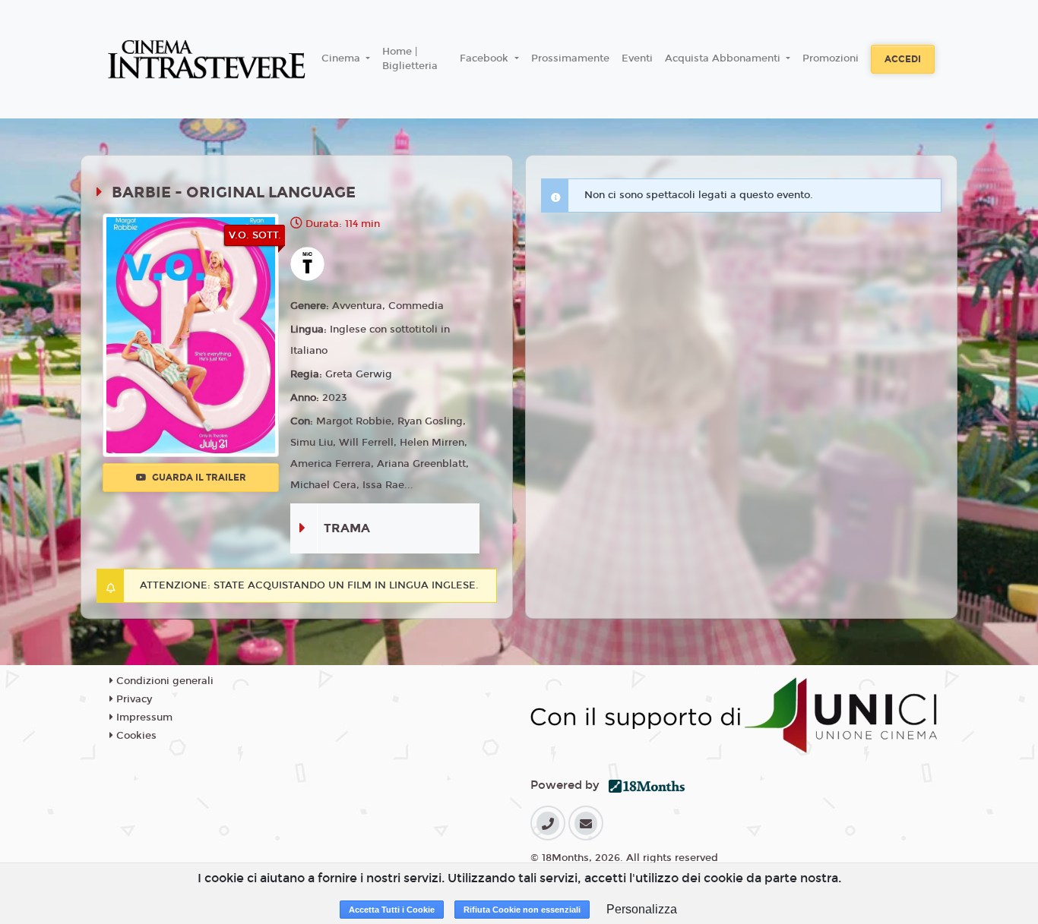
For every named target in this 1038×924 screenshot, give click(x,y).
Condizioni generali (163, 681)
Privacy (132, 699)
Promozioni (830, 58)
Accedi (903, 59)
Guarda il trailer (198, 477)
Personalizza (641, 909)
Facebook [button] (485, 58)
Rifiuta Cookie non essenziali (522, 909)
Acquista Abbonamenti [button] (724, 58)
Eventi (637, 58)
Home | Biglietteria (410, 59)
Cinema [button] (342, 58)
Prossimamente (570, 58)
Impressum (142, 717)
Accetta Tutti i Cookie (392, 909)
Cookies (135, 736)
